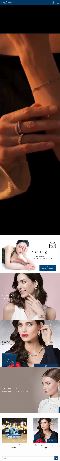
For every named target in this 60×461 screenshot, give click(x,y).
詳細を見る (14, 447)
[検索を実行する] (56, 458)
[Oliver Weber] (6, 2)
